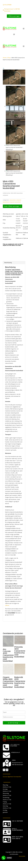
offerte (7, 605)
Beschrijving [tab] (8, 262)
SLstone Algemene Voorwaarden (12, 776)
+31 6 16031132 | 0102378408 (15, 745)
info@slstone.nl (15, 752)
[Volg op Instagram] (7, 770)
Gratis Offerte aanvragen (11, 206)
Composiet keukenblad (15, 202)
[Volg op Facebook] (4, 770)
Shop (8, 57)
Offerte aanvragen (14, 16)
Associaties (22, 856)
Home (4, 57)
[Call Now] (3, 858)
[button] (3, 68)
